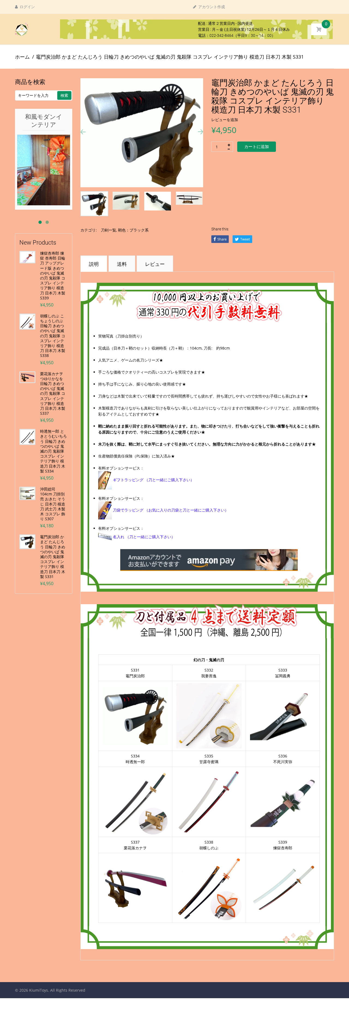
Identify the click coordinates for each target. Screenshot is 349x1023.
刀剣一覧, (109, 230)
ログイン (27, 7)
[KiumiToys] (22, 29)
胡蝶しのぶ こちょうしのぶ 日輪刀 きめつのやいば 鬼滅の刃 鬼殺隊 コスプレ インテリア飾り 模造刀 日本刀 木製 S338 (52, 336)
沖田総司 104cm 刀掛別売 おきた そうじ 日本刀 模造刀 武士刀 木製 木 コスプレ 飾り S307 (52, 504)
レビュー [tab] (155, 264)
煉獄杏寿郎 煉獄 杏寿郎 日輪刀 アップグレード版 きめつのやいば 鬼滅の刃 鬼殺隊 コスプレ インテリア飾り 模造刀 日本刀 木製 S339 (52, 275)
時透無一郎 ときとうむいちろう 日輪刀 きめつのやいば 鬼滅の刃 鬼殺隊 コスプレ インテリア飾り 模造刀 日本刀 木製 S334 (53, 451)
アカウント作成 (211, 7)
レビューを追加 (224, 119)
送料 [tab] (122, 264)
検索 (64, 95)
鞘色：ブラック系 (133, 230)
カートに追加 (256, 146)
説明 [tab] (94, 264)
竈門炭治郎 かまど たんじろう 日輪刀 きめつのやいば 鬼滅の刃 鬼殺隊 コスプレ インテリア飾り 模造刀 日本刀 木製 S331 (52, 556)
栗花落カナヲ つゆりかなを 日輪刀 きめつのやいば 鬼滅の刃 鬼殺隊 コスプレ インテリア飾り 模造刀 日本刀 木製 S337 (52, 393)
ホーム (22, 56)
